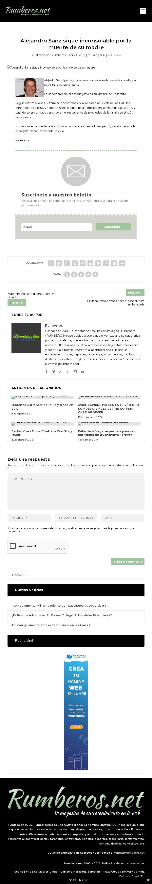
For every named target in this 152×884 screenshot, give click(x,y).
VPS (28, 871)
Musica (92, 55)
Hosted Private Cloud (104, 871)
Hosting (17, 871)
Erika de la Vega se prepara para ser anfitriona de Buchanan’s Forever (106, 433)
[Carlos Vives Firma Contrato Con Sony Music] (42, 424)
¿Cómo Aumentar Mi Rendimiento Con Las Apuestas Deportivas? (58, 605)
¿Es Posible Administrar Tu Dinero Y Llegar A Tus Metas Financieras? (61, 615)
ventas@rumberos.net (129, 852)
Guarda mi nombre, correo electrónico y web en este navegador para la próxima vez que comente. (71, 530)
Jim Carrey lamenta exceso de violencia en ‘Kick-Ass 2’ (51, 625)
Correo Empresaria (73, 871)
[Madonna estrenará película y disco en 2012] (42, 397)
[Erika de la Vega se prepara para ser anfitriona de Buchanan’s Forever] (109, 424)
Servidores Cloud (46, 871)
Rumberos (58, 55)
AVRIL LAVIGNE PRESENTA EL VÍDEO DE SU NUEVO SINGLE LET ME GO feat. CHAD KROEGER (109, 408)
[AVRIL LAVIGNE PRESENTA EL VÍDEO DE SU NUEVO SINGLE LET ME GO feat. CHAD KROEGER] (109, 397)
